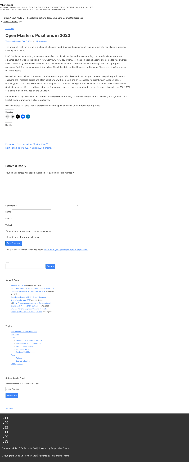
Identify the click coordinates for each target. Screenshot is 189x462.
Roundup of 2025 (18, 285)
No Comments (42, 41)
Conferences (76, 18)
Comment (11, 205)
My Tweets (10, 408)
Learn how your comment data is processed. (66, 249)
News (13, 337)
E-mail (8, 218)
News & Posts (10, 21)
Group (6, 18)
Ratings (19, 358)
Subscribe (12, 395)
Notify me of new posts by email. (25, 237)
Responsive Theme (60, 448)
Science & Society (23, 361)
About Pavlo (16, 18)
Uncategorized (16, 364)
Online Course (63, 18)
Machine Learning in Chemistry (28, 343)
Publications (40, 18)
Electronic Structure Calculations (24, 332)
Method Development (24, 346)
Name (8, 211)
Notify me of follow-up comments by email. (30, 231)
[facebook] (6, 418)
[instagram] (6, 427)
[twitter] (6, 423)
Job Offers (9, 29)
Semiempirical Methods (25, 352)
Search (8, 262)
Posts (13, 355)
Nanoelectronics (22, 349)
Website (9, 225)
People (30, 18)
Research (51, 18)
